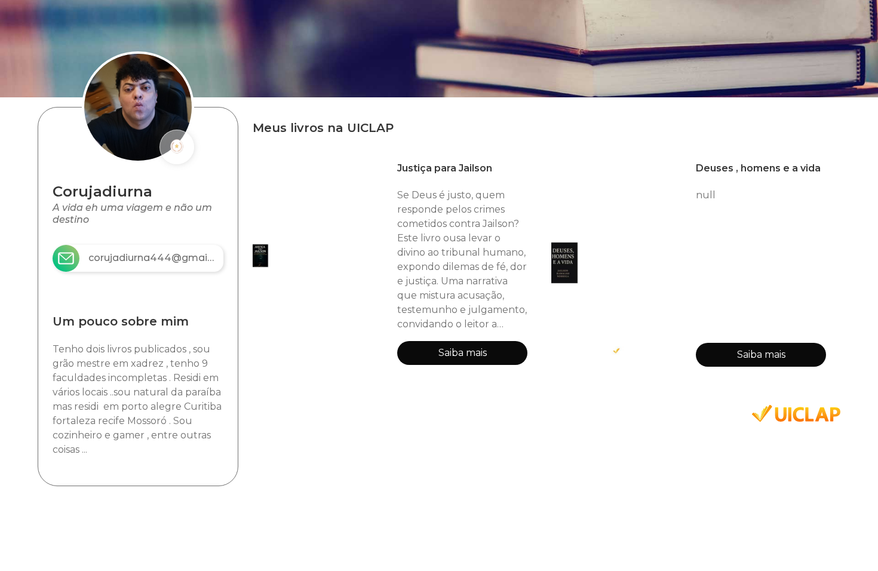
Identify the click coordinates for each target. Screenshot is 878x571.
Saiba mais (462, 352)
